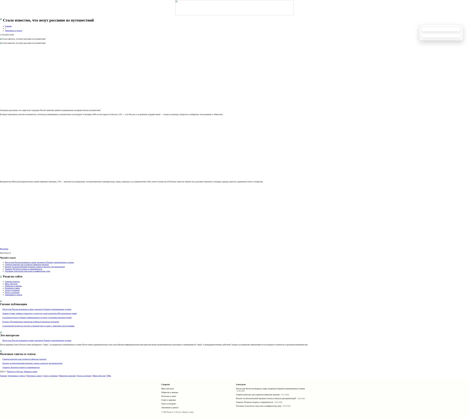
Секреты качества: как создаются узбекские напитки (27, 265)
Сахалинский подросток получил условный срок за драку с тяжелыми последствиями (38, 326)
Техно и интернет (12, 293)
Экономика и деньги (13, 31)
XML (109, 376)
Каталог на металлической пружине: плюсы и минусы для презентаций (35, 267)
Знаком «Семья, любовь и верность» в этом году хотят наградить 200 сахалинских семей (39, 313)
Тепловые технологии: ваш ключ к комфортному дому (27, 271)
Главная (8, 26)
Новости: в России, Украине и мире (22, 372)
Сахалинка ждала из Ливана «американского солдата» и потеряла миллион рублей (37, 318)
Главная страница (12, 282)
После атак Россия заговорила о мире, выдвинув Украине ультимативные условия (39, 262)
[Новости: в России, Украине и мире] (234, 7)
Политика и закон (12, 288)
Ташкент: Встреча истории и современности (23, 269)
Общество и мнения (13, 286)
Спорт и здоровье (12, 290)
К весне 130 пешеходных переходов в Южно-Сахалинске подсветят (30, 322)
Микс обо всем (11, 284)
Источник (4, 249)
